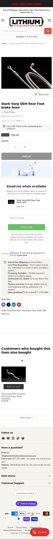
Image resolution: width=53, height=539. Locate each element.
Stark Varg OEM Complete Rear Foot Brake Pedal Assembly (13, 396)
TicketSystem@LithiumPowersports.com (18, 455)
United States (25, 493)
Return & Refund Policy (13, 530)
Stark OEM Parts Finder (26, 3)
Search (10, 527)
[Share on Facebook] (3, 305)
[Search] (48, 31)
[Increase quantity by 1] (25, 146)
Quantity (5, 141)
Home (4, 43)
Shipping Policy (36, 527)
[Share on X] (9, 305)
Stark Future (9, 112)
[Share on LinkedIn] (14, 305)
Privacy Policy (21, 527)
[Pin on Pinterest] (19, 305)
